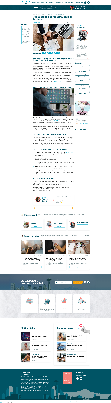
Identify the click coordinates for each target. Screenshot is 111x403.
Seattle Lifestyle (58, 2)
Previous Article (39, 207)
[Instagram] (85, 2)
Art (62, 2)
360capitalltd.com (56, 81)
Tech (38, 2)
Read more (36, 226)
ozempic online (3, 402)
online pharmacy (71, 401)
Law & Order (82, 83)
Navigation (66, 380)
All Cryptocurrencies (82, 68)
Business (34, 2)
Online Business (82, 85)
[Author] (53, 200)
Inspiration (51, 2)
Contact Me (77, 2)
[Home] (25, 2)
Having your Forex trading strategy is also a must (26, 33)
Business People (82, 71)
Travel (47, 2)
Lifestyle (42, 2)
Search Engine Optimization (82, 90)
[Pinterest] (88, 2)
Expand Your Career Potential (82, 77)
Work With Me (67, 376)
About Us (72, 2)
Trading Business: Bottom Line (26, 42)
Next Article (68, 207)
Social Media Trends (82, 93)
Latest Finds (67, 2)
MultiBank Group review (58, 121)
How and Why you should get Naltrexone (14, 401)
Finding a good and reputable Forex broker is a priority (26, 28)
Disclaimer (66, 378)
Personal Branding (82, 88)
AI (82, 66)
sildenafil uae (98, 401)
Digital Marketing (82, 74)
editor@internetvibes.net (81, 375)
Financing (82, 80)
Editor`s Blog (67, 382)
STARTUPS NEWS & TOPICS (82, 96)
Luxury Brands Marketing (83, 123)
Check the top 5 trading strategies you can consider (27, 38)
